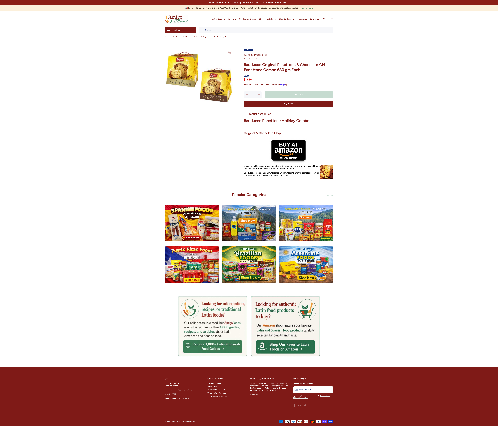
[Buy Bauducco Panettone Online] (288, 150)
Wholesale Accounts (216, 390)
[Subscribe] (330, 389)
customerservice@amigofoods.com (179, 390)
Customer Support (215, 383)
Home (167, 37)
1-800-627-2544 (171, 394)
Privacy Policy (213, 386)
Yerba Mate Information (217, 393)
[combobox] (266, 30)
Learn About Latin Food (217, 396)
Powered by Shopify (188, 421)
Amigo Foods (175, 421)
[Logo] (176, 19)
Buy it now (288, 103)
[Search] (201, 30)
